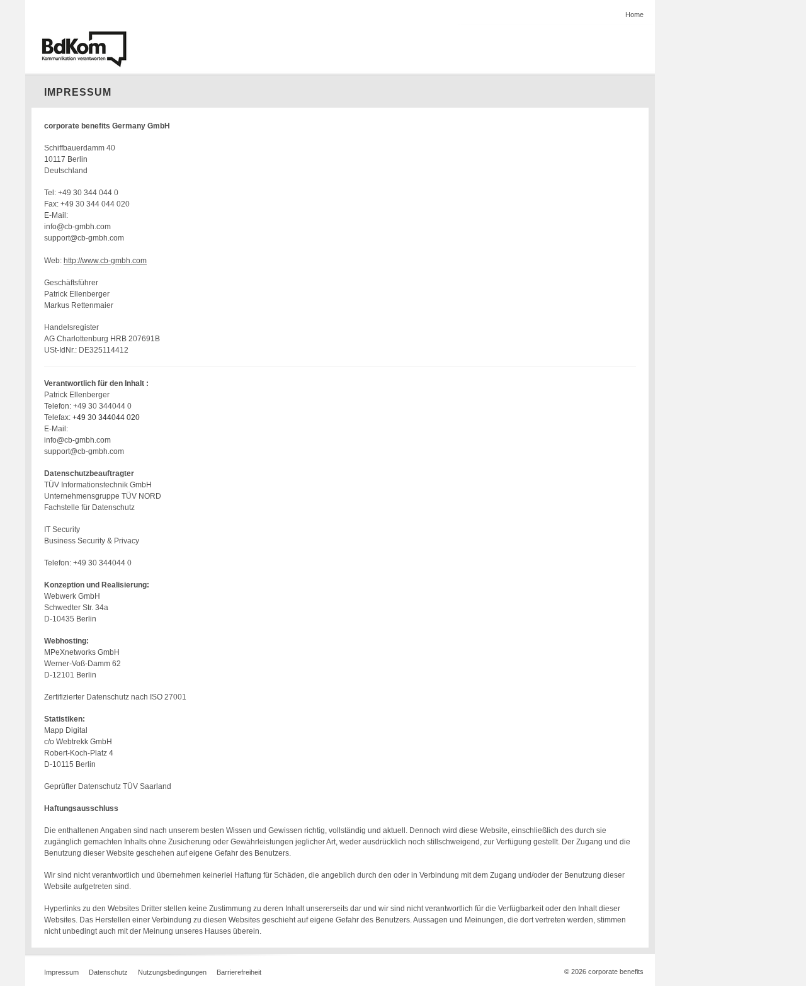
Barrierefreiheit (239, 972)
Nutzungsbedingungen (172, 972)
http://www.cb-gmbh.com (105, 260)
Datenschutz (108, 972)
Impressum (61, 972)
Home (634, 14)
